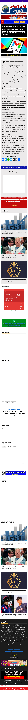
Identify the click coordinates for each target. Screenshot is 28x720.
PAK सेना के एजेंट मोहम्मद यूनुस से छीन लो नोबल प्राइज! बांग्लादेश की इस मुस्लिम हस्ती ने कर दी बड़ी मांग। (14, 256)
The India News (10, 683)
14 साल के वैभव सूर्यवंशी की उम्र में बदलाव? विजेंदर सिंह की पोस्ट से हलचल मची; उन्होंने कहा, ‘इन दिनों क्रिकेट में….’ (14, 615)
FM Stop (22, 21)
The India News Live (14, 409)
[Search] (26, 22)
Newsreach (19, 683)
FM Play (17, 21)
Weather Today (14, 310)
